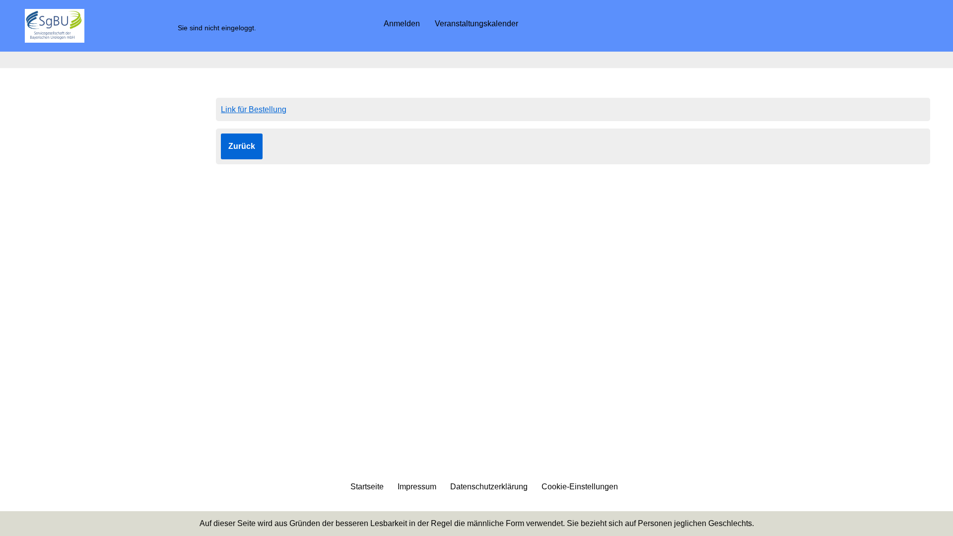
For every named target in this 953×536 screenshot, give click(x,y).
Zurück (241, 146)
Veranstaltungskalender (476, 23)
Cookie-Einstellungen (580, 486)
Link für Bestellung (253, 109)
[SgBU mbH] (54, 26)
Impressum (417, 486)
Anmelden (402, 23)
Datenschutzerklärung (489, 486)
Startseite (367, 486)
